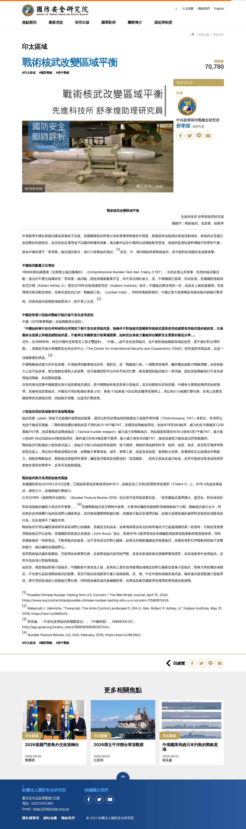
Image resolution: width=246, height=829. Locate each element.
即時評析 (218, 34)
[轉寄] (208, 136)
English (219, 8)
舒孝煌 (183, 125)
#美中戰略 (62, 72)
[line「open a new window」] (199, 136)
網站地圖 (50, 818)
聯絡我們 (204, 8)
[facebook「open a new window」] (180, 136)
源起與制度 (163, 22)
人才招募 (188, 8)
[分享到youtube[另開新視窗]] (110, 799)
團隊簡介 (135, 22)
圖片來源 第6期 (33, 188)
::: (176, 8)
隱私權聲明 (30, 818)
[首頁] (192, 34)
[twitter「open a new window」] (189, 136)
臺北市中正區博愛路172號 (41, 798)
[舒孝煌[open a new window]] (187, 106)
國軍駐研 (108, 22)
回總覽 (179, 663)
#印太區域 (28, 72)
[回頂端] (123, 778)
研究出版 (82, 22)
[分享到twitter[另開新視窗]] (99, 799)
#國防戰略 (45, 72)
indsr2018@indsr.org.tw (51, 809)
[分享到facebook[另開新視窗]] (88, 799)
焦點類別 (29, 22)
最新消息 (56, 22)
